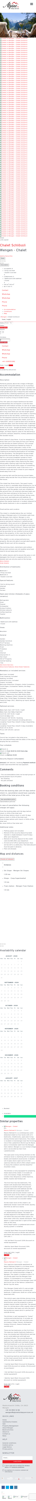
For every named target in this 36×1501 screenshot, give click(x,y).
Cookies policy (7, 1445)
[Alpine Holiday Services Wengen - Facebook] (3, 1487)
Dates (2, 323)
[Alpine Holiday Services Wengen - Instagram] (15, 1487)
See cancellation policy (8, 799)
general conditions (18, 1467)
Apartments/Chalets (9, 1422)
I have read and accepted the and (17, 1466)
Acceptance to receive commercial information (16, 1471)
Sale (4, 1424)
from (3, 319)
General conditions (9, 1443)
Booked (7, 1108)
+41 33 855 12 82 (13, 1410)
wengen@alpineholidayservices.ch (19, 1412)
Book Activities (8, 1430)
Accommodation (10, 309)
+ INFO (6, 1255)
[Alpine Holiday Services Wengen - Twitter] (7, 1487)
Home (4, 1420)
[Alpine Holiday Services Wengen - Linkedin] (11, 1487)
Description (4, 265)
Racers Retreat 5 (10, 1130)
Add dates (3, 327)
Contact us (6, 1434)
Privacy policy (7, 1449)
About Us (5, 1432)
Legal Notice (7, 1447)
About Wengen (7, 1428)
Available (8, 1113)
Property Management (10, 1426)
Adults (2, 329)
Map (5, 313)
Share (2, 258)
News (4, 1436)
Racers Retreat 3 (10, 1262)
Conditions (8, 311)
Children (3, 337)
